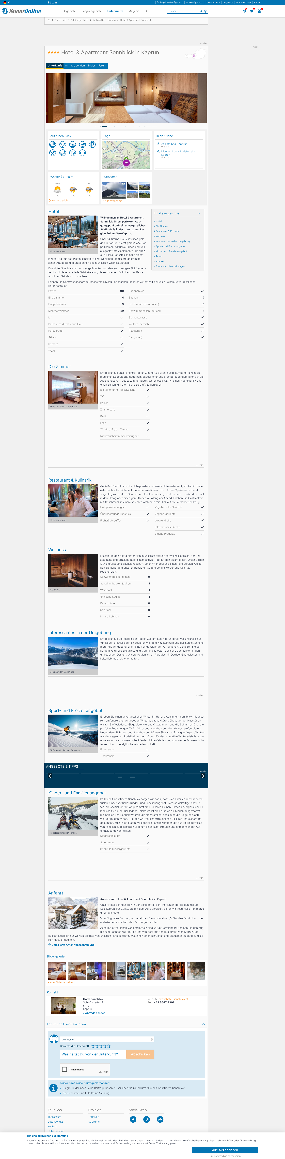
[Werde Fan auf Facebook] (133, 1119)
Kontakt (160, 261)
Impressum (54, 1116)
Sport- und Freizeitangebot (171, 246)
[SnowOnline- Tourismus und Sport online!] (50, 20)
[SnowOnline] (21, 11)
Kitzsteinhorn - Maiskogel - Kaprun (178, 154)
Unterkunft (55, 65)
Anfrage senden (75, 65)
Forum (102, 65)
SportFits (94, 1121)
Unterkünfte (115, 11)
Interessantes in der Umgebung (173, 241)
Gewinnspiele (213, 2)
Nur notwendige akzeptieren (225, 1156)
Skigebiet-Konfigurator (171, 2)
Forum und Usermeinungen (170, 266)
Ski (146, 11)
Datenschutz (55, 1121)
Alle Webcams (113, 201)
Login (53, 2)
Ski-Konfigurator (194, 2)
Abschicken (140, 1054)
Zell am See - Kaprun (174, 145)
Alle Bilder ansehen (62, 982)
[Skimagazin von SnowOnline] (160, 1119)
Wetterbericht (60, 200)
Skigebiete (69, 11)
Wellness (160, 236)
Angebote (228, 2)
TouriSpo (93, 1116)
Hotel (159, 221)
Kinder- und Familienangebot (171, 251)
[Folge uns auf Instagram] (146, 1119)
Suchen (201, 11)
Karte (257, 2)
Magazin (134, 11)
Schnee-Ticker (243, 2)
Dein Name (68, 1039)
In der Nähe (205, 11)
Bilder (91, 65)
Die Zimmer (162, 226)
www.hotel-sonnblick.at (173, 999)
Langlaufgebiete (92, 11)
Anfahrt (160, 256)
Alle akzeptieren (225, 1150)
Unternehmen (56, 1131)
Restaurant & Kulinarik (167, 231)
